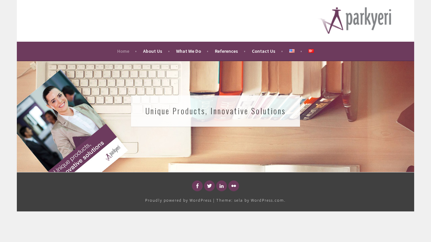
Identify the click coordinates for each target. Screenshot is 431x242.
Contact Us (263, 51)
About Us (152, 51)
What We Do (188, 51)
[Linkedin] (221, 185)
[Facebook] (197, 185)
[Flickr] (233, 185)
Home (123, 51)
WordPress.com (267, 200)
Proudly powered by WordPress (178, 200)
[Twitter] (209, 185)
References (226, 51)
